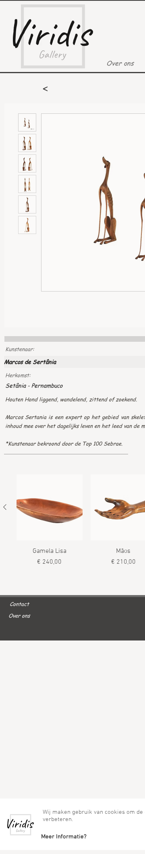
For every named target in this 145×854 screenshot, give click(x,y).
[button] (64, 837)
